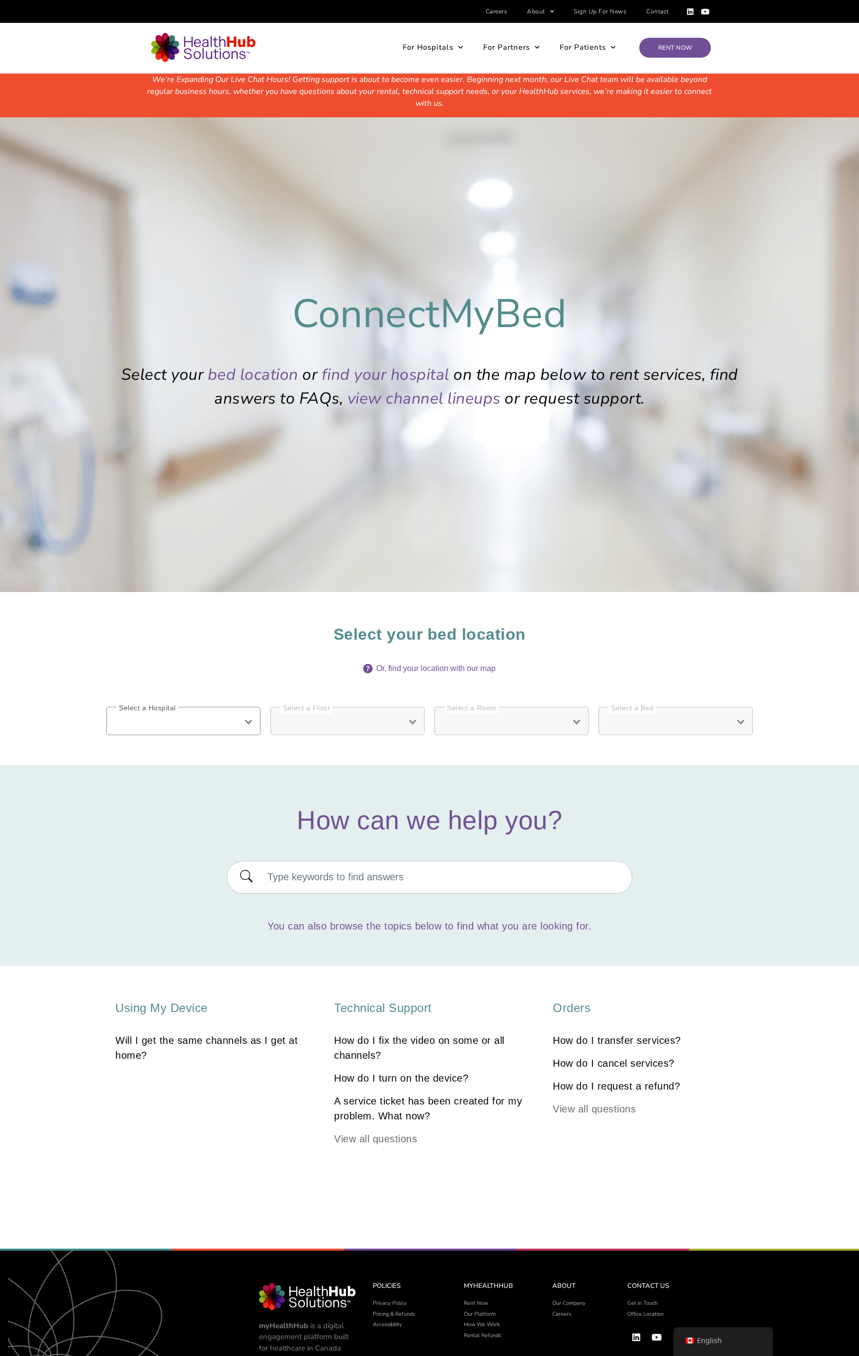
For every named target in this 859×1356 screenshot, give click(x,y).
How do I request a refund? (616, 1086)
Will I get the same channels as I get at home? (206, 1048)
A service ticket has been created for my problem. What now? (428, 1108)
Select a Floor (306, 709)
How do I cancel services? (614, 1063)
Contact (657, 11)
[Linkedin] (690, 11)
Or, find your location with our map (435, 668)
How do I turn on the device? (401, 1078)
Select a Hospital (147, 708)
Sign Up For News (600, 11)
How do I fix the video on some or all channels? (419, 1048)
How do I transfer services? (617, 1040)
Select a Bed (632, 709)
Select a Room (471, 709)
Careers (497, 11)
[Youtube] (705, 11)
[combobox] (183, 721)
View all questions (375, 1138)
